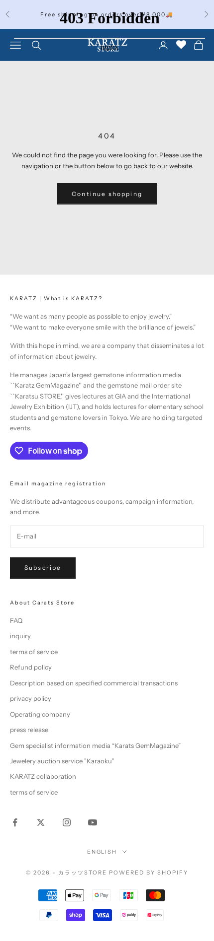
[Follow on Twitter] (41, 822)
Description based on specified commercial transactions (94, 683)
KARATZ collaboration (43, 776)
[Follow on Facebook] (15, 822)
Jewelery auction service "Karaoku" (62, 761)
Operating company (40, 714)
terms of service (34, 652)
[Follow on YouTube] (93, 822)
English (102, 851)
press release (29, 730)
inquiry (20, 636)
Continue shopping (107, 194)
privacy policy (30, 698)
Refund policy (31, 667)
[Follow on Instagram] (67, 822)
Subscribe (42, 567)
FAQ (16, 620)
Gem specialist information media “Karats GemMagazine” (95, 745)
